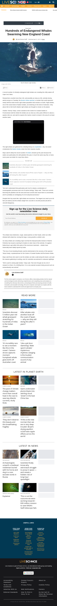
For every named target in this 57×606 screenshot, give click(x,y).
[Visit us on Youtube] (22, 2)
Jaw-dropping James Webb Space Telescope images (28, 535)
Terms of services (22, 222)
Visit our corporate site (33, 568)
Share (6, 87)
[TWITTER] (13, 275)
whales (29, 153)
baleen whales (16, 149)
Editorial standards (11, 592)
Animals (7, 6)
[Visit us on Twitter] (17, 2)
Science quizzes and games (40, 534)
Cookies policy (44, 585)
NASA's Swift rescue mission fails (40, 10)
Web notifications (27, 589)
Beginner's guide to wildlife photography (41, 539)
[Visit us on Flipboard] (25, 2)
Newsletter (51, 87)
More (50, 6)
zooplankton (38, 147)
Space (45, 6)
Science (29, 6)
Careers (42, 589)
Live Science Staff (22, 39)
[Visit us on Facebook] (15, 2)
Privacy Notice (47, 222)
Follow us (43, 87)
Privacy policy (26, 585)
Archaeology (15, 6)
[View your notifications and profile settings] (49, 2)
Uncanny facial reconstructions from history (28, 553)
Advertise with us (10, 589)
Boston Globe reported (27, 100)
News (43, 39)
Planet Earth (37, 6)
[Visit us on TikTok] (27, 2)
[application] (28, 132)
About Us (42, 580)
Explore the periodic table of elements (28, 548)
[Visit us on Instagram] (20, 2)
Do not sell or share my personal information (46, 594)
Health (23, 6)
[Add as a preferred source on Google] (28, 573)
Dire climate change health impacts (18, 10)
